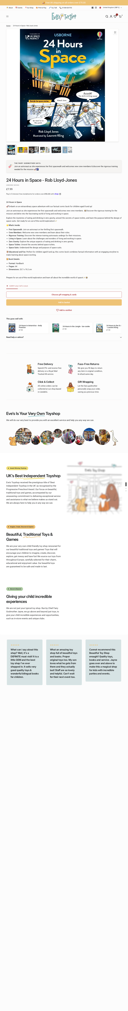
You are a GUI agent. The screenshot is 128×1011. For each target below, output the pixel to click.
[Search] (107, 16)
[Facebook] (92, 7)
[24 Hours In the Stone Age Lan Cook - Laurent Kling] (99, 328)
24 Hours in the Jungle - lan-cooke (76, 326)
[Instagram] (96, 7)
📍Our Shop (29, 8)
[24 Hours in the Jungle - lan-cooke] (55, 328)
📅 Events (18, 8)
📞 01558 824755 (66, 8)
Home (8, 26)
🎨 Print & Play (41, 8)
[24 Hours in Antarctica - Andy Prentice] (12, 328)
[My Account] (111, 16)
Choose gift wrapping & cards (64, 295)
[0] (120, 16)
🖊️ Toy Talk (53, 8)
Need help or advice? (15, 337)
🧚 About (9, 8)
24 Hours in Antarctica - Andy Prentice (30, 327)
